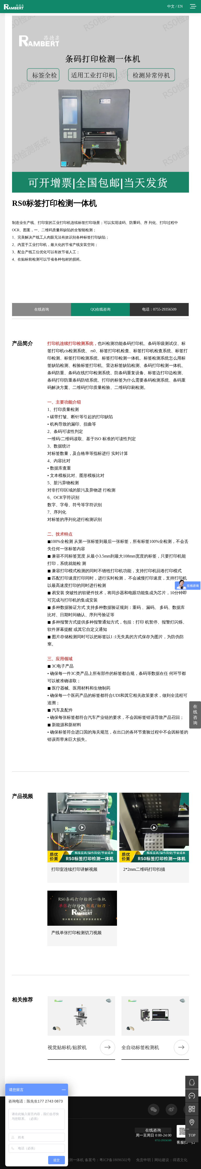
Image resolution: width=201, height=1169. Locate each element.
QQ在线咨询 (100, 309)
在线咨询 (41, 309)
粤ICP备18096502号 (115, 1160)
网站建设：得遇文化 (170, 1160)
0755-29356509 (163, 1140)
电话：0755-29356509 (159, 309)
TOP (192, 1135)
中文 (171, 6)
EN (180, 6)
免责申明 (143, 1160)
